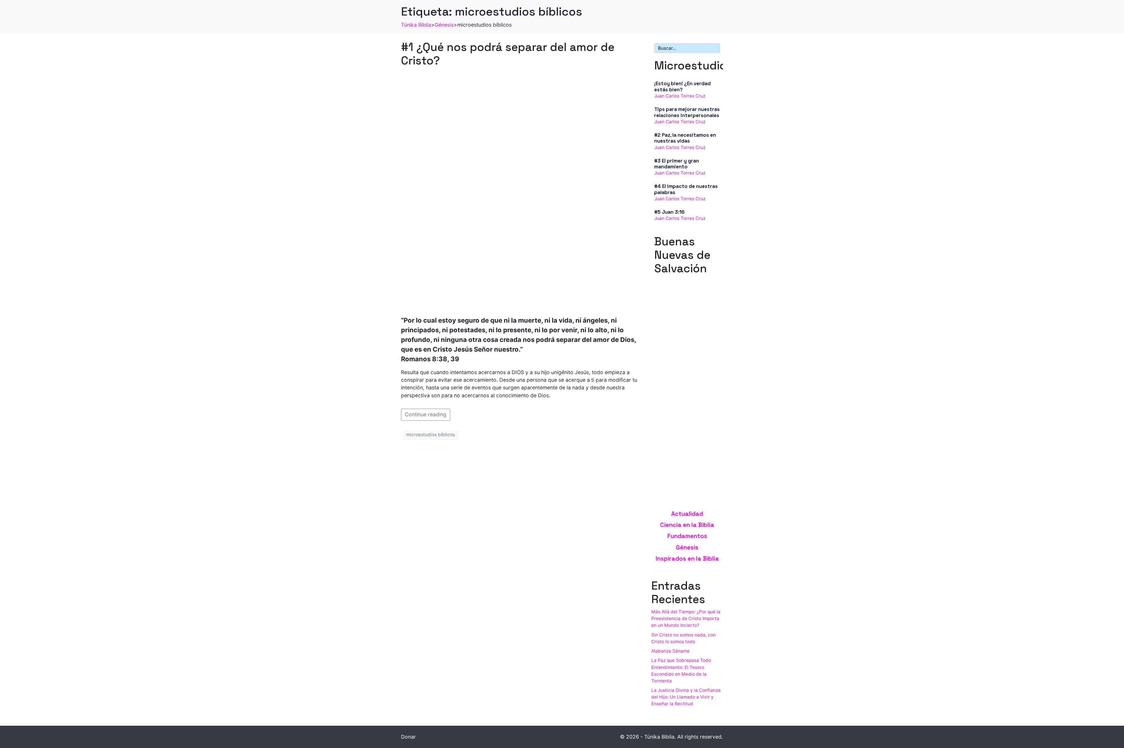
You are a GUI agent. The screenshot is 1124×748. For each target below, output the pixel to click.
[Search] (714, 48)
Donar (408, 737)
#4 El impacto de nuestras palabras (686, 189)
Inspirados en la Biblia (687, 558)
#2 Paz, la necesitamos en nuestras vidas (685, 138)
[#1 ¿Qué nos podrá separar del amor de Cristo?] (520, 191)
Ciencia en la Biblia (687, 525)
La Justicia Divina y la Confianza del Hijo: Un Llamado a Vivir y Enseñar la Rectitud (686, 696)
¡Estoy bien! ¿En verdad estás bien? (682, 86)
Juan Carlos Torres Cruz (679, 96)
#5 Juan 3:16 (669, 212)
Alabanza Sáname (670, 651)
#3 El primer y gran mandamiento (676, 164)
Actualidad (687, 514)
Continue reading (425, 414)
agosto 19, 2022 (671, 340)
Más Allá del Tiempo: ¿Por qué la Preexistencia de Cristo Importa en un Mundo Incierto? (685, 618)
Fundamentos (687, 536)
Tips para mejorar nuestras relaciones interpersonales (687, 112)
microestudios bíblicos (430, 434)
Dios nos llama (671, 334)
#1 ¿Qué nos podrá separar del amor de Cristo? (507, 54)
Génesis (687, 547)
